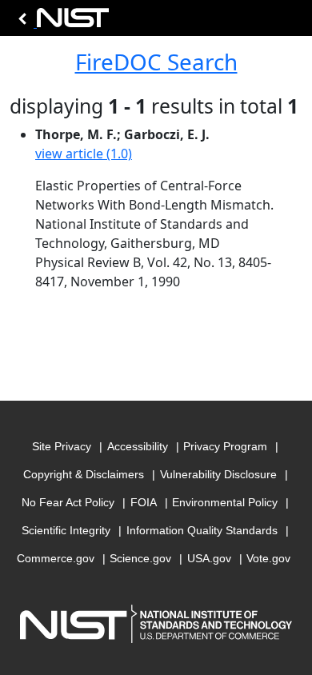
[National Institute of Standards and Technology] (61, 22)
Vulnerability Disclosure (218, 474)
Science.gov (140, 558)
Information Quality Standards (202, 530)
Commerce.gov (55, 558)
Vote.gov (268, 558)
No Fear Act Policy (68, 502)
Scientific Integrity (66, 530)
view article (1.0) (83, 153)
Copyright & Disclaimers (83, 474)
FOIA (143, 502)
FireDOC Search (156, 61)
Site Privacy (61, 446)
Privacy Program (225, 446)
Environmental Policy (225, 502)
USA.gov (209, 558)
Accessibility (137, 446)
